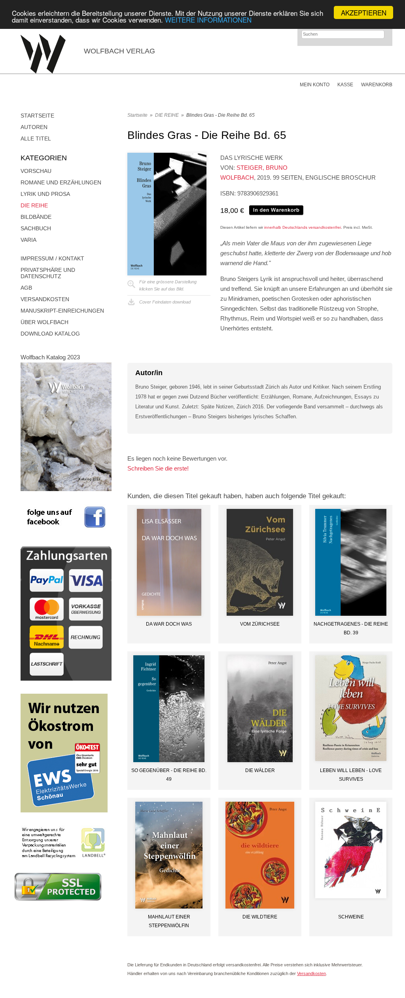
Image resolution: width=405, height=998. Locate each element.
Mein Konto (314, 84)
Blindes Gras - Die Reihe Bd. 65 (220, 115)
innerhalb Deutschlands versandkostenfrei (302, 227)
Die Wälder (260, 770)
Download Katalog (50, 333)
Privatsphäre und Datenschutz (48, 273)
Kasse (345, 84)
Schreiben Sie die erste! (158, 468)
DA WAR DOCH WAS (169, 624)
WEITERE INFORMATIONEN (208, 20)
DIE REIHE (34, 205)
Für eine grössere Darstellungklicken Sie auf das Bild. (168, 285)
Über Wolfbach (44, 322)
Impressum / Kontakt (52, 258)
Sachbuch (36, 228)
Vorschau (36, 171)
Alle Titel (36, 138)
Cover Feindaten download (165, 302)
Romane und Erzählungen (61, 182)
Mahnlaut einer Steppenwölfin (169, 921)
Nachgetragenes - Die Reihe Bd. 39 (351, 628)
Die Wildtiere (259, 917)
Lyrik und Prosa (45, 194)
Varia (28, 240)
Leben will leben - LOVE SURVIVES (351, 775)
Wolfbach (237, 177)
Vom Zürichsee (260, 624)
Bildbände (36, 217)
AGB (26, 288)
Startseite (37, 115)
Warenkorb (376, 84)
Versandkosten (45, 299)
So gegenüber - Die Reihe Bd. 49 (168, 775)
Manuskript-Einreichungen (62, 310)
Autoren (34, 127)
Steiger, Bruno (262, 167)
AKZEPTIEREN (363, 12)
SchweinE (351, 917)
